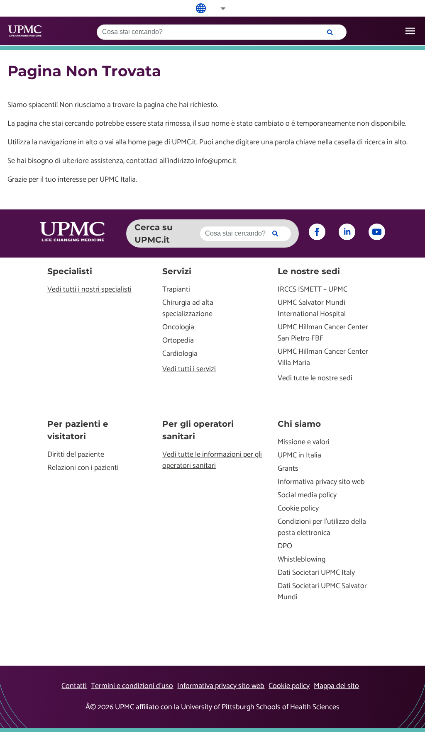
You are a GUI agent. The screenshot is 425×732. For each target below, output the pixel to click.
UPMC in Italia (299, 455)
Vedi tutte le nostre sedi (315, 378)
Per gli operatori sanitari (198, 430)
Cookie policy (298, 508)
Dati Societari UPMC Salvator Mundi (322, 592)
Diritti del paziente (75, 454)
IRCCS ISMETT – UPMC (312, 289)
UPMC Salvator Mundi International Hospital (312, 308)
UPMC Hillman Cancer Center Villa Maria (323, 357)
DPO (285, 546)
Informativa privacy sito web (321, 482)
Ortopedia (178, 340)
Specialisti (69, 271)
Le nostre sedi (309, 271)
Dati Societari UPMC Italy (316, 573)
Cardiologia (180, 354)
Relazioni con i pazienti (83, 468)
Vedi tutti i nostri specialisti (89, 289)
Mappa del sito (336, 686)
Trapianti (176, 289)
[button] (217, 8)
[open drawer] (410, 30)
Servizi (176, 271)
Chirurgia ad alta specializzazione (187, 308)
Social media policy (307, 495)
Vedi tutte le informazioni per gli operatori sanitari (212, 460)
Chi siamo (299, 424)
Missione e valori (304, 442)
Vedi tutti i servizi (189, 369)
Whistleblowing (301, 559)
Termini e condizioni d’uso (132, 686)
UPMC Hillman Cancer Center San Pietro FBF (323, 333)
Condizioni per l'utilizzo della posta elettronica (322, 527)
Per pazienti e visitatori (77, 430)
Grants (288, 468)
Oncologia (178, 327)
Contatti (74, 686)
